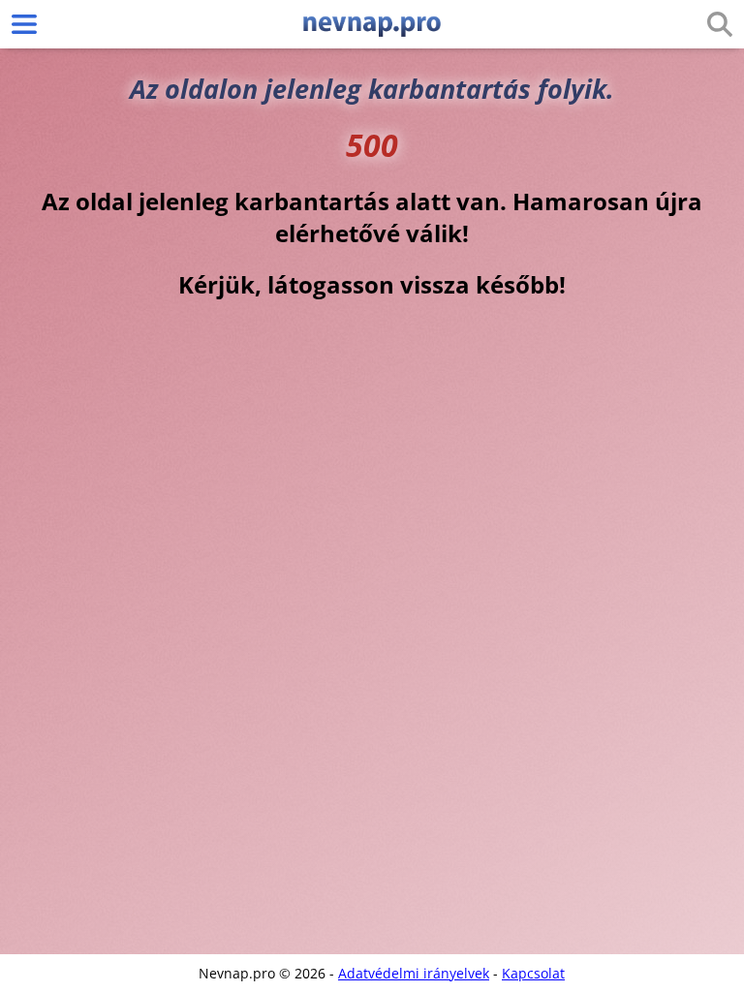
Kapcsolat (533, 973)
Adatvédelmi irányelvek (413, 973)
